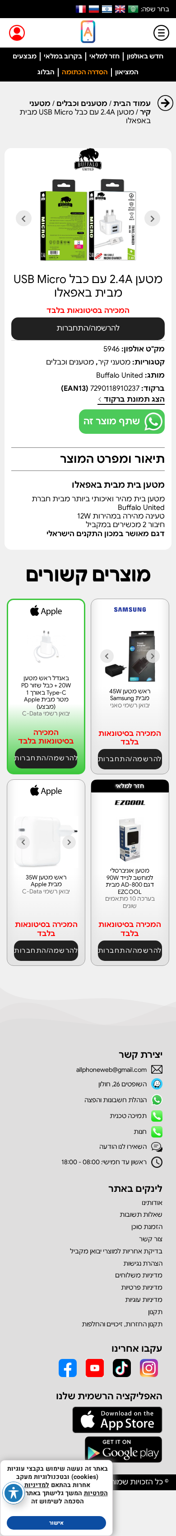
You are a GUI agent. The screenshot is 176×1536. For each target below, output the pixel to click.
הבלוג (46, 72)
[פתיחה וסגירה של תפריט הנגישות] (13, 1493)
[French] (80, 9)
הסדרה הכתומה (85, 72)
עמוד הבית (132, 103)
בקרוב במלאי (63, 56)
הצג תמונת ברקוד (133, 399)
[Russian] (93, 9)
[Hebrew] (107, 9)
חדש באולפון (145, 56)
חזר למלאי (104, 56)
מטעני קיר (114, 362)
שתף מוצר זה (111, 421)
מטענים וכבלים (81, 103)
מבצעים (25, 56)
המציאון (127, 72)
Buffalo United (119, 375)
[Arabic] (133, 9)
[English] (120, 9)
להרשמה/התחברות (88, 328)
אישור (56, 1523)
